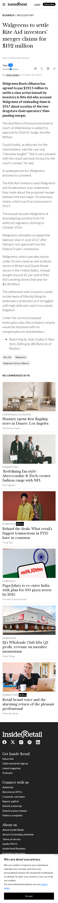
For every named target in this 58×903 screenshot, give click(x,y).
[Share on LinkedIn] (48, 68)
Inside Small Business (14, 848)
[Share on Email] (54, 68)
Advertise (7, 787)
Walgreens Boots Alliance (16, 363)
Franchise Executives (13, 853)
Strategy (9, 523)
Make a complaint (12, 815)
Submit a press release (14, 810)
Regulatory (25, 15)
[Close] (56, 855)
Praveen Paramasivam (14, 599)
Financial (9, 637)
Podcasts (7, 772)
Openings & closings (16, 414)
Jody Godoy (12, 74)
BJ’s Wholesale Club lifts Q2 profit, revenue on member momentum (25, 647)
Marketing (10, 466)
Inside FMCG (9, 843)
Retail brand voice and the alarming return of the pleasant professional (28, 704)
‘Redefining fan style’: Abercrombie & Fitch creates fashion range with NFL (26, 475)
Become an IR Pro (12, 791)
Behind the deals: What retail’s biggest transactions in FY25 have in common (27, 533)
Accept (29, 896)
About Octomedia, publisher (18, 834)
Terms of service (11, 839)
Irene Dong (8, 656)
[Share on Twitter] (41, 68)
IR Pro (19, 523)
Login (37, 4)
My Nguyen (8, 484)
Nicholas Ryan (10, 713)
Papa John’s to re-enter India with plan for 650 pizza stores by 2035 (26, 590)
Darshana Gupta (11, 428)
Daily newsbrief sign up (15, 763)
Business (8, 15)
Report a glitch (10, 801)
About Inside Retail (13, 829)
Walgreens (20, 357)
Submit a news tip (12, 805)
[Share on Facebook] (35, 68)
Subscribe (49, 4)
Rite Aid (7, 357)
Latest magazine (11, 768)
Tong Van (7, 542)
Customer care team (13, 796)
